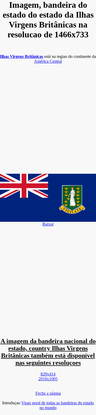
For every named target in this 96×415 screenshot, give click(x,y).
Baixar (48, 224)
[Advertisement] (48, 116)
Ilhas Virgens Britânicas (21, 56)
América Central (48, 61)
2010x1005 (48, 379)
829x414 (48, 374)
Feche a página (48, 393)
